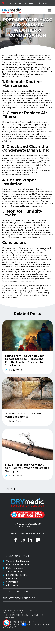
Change (44, 3)
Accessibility (27, 622)
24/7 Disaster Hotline (29, 293)
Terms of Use (10, 622)
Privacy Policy (11, 624)
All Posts (11, 489)
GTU (14, 627)
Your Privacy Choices (39, 624)
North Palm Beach (26, 3)
